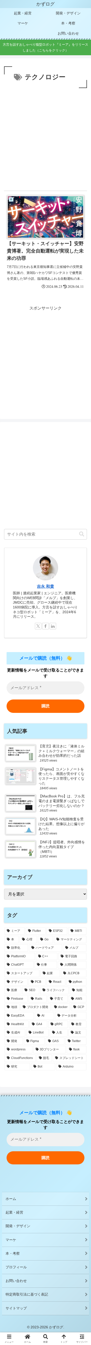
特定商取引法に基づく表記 (27, 1294)
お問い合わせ (16, 1281)
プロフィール (16, 1267)
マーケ (11, 1240)
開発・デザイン (18, 1226)
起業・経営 (14, 1212)
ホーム (11, 1199)
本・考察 (13, 1253)
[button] (81, 534)
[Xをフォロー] (38, 626)
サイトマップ (16, 1308)
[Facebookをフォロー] (45, 626)
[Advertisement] (45, 137)
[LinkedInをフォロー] (53, 626)
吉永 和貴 (45, 586)
